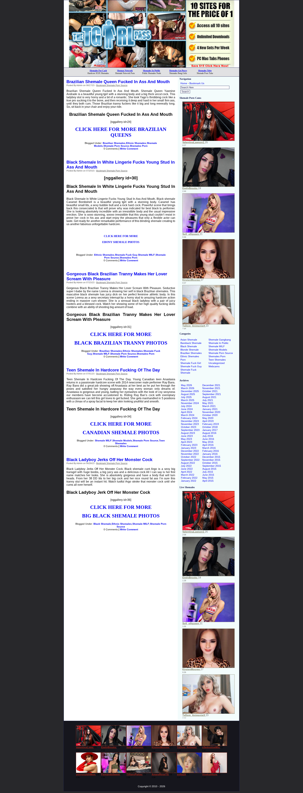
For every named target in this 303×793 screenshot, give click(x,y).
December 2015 (211, 456)
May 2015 (207, 477)
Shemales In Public (151, 70)
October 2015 (210, 462)
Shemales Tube (205, 70)
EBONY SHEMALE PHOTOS (120, 242)
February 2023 (189, 445)
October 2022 (188, 456)
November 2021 (211, 388)
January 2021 (210, 409)
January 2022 (188, 480)
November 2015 (211, 459)
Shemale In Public (218, 343)
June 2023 (187, 436)
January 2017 (210, 430)
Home (183, 83)
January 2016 (210, 453)
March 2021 (209, 406)
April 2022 (186, 471)
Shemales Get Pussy (178, 70)
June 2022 (187, 468)
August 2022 (188, 462)
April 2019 (208, 421)
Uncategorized (216, 363)
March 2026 (187, 388)
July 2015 (207, 471)
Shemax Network (125, 70)
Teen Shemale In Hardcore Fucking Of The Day (113, 370)
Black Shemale (102, 523)
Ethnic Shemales (136, 143)
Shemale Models (122, 440)
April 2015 (208, 480)
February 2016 (210, 450)
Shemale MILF (146, 254)
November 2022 (190, 453)
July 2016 (207, 436)
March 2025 (187, 400)
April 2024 (186, 412)
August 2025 (188, 394)
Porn (183, 359)
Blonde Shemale (189, 349)
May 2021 (207, 403)
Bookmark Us (196, 83)
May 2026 (186, 385)
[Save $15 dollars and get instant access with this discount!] (151, 66)
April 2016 (208, 445)
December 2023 (190, 421)
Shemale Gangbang (219, 339)
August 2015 (209, 468)
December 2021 (211, 385)
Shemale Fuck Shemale (188, 371)
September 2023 (190, 430)
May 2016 (207, 442)
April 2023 (186, 442)
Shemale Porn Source (116, 145)
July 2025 (186, 397)
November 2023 (190, 424)
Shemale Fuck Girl (190, 363)
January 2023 (188, 447)
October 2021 (210, 391)
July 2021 (207, 400)
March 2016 (209, 447)
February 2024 (189, 418)
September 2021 (211, 394)
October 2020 (210, 415)
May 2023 (186, 439)
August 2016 (209, 433)
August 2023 (188, 433)
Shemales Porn (139, 145)
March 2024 (187, 415)
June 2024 (187, 409)
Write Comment (129, 148)
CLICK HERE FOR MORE (121, 236)
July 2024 (186, 406)
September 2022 (190, 459)
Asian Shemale (188, 339)
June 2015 (208, 474)
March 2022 (187, 474)
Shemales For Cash (98, 70)
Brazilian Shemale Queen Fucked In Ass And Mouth (118, 81)
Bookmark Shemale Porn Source (111, 85)
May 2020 (207, 418)
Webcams (214, 366)
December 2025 (190, 391)
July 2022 (186, 465)
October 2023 (188, 427)
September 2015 (211, 465)
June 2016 (208, 439)
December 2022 (190, 450)
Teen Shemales (217, 359)
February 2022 (189, 477)
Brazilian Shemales (114, 143)
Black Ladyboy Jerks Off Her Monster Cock (109, 459)
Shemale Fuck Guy (126, 254)
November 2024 (190, 403)
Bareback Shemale (190, 343)
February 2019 (210, 424)
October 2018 (210, 427)
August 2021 (209, 397)
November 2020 (211, 412)
